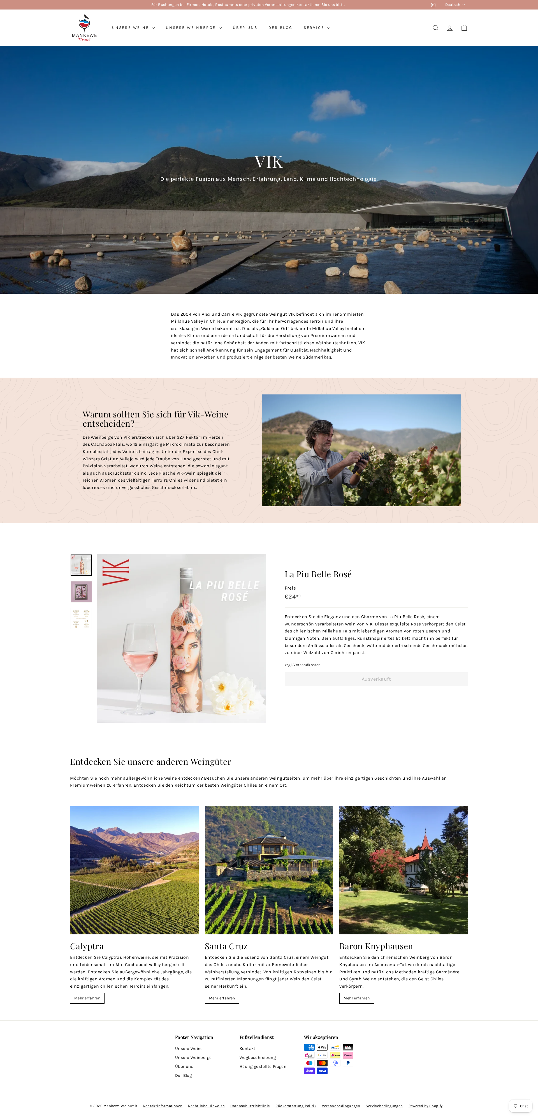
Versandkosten (307, 665)
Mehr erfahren (87, 998)
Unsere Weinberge (191, 27)
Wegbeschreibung (258, 1057)
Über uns (245, 27)
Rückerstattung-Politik (295, 1106)
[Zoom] (181, 638)
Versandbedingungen (341, 1106)
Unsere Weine (131, 27)
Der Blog (280, 27)
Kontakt (248, 1048)
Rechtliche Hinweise (206, 1106)
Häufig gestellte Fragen (263, 1066)
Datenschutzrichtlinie (250, 1106)
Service (315, 27)
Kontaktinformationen (162, 1106)
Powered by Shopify (426, 1106)
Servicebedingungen (384, 1106)
